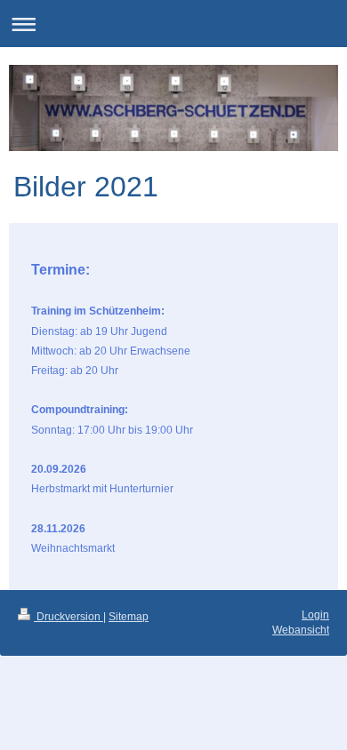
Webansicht (300, 630)
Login (315, 615)
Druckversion (68, 616)
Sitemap (129, 616)
